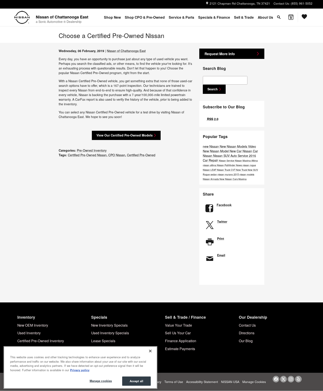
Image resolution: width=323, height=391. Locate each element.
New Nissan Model (216, 151)
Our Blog (246, 340)
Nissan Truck (224, 169)
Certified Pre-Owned (141, 155)
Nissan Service (227, 160)
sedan (214, 174)
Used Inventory (29, 332)
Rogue (206, 174)
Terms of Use (173, 382)
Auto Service (239, 155)
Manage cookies (101, 381)
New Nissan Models (234, 146)
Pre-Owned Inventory (92, 150)
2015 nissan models (244, 174)
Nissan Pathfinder (226, 165)
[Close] (150, 351)
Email (221, 255)
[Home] (22, 17)
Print (220, 238)
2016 (252, 155)
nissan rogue (249, 165)
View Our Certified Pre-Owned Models (124, 135)
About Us (265, 17)
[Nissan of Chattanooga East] (37, 4)
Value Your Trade (178, 325)
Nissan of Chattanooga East (126, 51)
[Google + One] (232, 273)
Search (212, 89)
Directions (246, 332)
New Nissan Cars (229, 179)
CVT (233, 169)
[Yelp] (298, 379)
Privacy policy (79, 370)
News (239, 165)
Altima (254, 160)
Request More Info (220, 53)
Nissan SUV (221, 155)
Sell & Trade (244, 17)
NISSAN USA (230, 382)
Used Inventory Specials (110, 332)
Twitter (222, 221)
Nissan (208, 155)
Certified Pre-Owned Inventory (40, 340)
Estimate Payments (180, 348)
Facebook (224, 205)
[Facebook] (276, 379)
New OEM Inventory (32, 325)
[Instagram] (291, 379)
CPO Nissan (116, 155)
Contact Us (247, 325)
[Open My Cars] (303, 17)
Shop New (112, 17)
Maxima (242, 179)
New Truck (242, 169)
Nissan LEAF (210, 169)
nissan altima (210, 165)
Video (252, 146)
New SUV (253, 169)
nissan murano (226, 174)
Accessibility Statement (202, 382)
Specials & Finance (214, 17)
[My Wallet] (291, 17)
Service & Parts (181, 17)
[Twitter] (283, 379)
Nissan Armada (211, 179)
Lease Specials (103, 340)
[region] (80, 367)
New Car (236, 151)
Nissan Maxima (243, 160)
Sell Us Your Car (178, 332)
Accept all (136, 381)
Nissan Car (250, 151)
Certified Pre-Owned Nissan (87, 155)
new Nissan (211, 146)
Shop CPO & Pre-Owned (145, 17)
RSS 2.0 (212, 119)
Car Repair (211, 160)
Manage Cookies (254, 382)
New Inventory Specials (109, 325)
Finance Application (180, 340)
